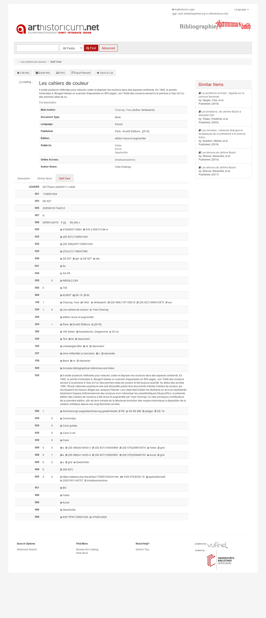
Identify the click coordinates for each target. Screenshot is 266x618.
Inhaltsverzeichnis (125, 159)
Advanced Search (27, 549)
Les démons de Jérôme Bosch (219, 152)
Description (23, 178)
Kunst (118, 149)
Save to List (106, 72)
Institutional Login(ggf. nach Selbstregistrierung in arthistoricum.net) (200, 11)
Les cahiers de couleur (33, 61)
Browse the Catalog (87, 549)
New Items (82, 552)
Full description (47, 102)
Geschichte (121, 152)
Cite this (24, 72)
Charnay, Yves (123, 109)
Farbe (118, 145)
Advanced (108, 48)
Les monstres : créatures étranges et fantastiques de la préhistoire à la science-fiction (222, 133)
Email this (44, 72)
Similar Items (44, 178)
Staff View (64, 178)
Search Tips (142, 549)
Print (62, 72)
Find (92, 48)
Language (240, 9)
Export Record (82, 72)
